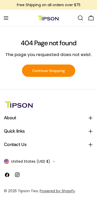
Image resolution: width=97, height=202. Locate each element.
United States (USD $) (30, 161)
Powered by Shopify (57, 191)
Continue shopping (48, 70)
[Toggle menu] (6, 18)
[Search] (80, 18)
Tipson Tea (28, 191)
